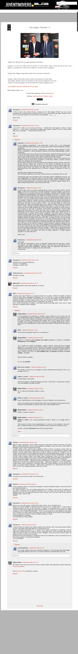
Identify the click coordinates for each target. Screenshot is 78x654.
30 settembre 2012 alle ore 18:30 (28, 442)
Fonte (19, 431)
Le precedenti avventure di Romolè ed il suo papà (22, 86)
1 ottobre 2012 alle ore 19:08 (36, 376)
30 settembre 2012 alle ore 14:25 (32, 273)
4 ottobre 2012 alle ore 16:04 (35, 410)
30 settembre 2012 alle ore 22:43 (30, 503)
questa (33, 370)
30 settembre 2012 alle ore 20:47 (36, 314)
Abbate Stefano (22, 314)
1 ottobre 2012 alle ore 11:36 (29, 330)
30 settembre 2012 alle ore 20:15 (27, 484)
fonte (20, 362)
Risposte (17, 139)
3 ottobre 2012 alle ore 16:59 (36, 398)
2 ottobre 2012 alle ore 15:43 (35, 388)
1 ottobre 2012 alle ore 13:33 (35, 337)
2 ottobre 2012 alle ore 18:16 (30, 562)
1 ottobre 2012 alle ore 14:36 (38, 367)
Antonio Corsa (21, 571)
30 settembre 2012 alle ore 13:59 (30, 125)
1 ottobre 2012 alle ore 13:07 (37, 548)
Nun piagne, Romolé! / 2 (39, 27)
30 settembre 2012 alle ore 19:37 (30, 474)
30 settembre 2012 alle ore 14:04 (30, 260)
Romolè (45, 96)
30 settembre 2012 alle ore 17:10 (25, 293)
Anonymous (50, 93)
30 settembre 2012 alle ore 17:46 (33, 143)
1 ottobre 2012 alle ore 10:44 (33, 188)
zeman (51, 96)
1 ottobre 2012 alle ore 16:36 (33, 240)
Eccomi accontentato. (19, 566)
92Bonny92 (16, 283)
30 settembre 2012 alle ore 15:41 (29, 283)
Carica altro (40, 606)
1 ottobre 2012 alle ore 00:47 (28, 525)
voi (21, 391)
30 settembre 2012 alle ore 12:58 (30, 109)
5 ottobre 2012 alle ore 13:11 (35, 417)
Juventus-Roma (37, 96)
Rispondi (15, 120)
